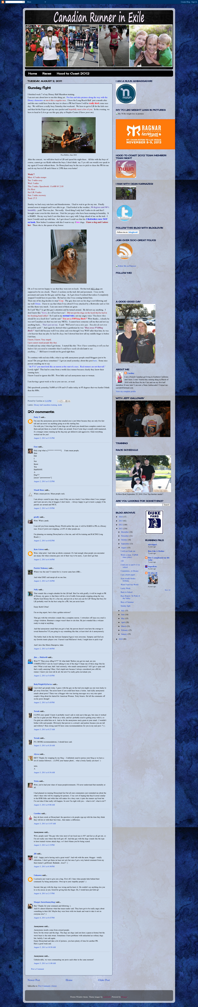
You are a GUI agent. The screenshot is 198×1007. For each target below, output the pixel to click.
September (125, 543)
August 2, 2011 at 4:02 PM (44, 540)
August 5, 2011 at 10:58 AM (45, 947)
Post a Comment (37, 969)
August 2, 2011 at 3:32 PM (44, 481)
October (124, 539)
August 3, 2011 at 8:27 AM (44, 729)
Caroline (37, 813)
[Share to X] (64, 401)
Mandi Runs (39, 490)
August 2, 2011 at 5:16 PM (44, 581)
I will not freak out (128, 551)
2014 (121, 516)
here (95, 360)
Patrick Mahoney (41, 568)
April (123, 622)
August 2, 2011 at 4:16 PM (44, 559)
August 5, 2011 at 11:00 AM (45, 963)
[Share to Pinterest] (69, 401)
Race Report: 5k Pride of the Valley (130, 597)
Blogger (124, 997)
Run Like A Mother (156, 551)
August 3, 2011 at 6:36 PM (44, 866)
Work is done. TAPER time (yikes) (129, 556)
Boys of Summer (127, 602)
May (123, 618)
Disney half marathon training (45, 405)
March (124, 626)
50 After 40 (152, 572)
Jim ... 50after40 (40, 657)
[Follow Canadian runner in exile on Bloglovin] (127, 233)
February (124, 630)
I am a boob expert (128, 574)
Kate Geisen (39, 549)
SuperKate (152, 566)
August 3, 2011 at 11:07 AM (45, 823)
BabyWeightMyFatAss (43, 684)
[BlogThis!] (61, 401)
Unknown (38, 875)
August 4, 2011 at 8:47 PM (44, 917)
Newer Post (34, 980)
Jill (35, 853)
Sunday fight (125, 606)
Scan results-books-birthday (128, 579)
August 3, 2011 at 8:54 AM (44, 772)
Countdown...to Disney (129, 571)
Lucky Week (125, 588)
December (125, 532)
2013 (121, 520)
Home (32, 73)
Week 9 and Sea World (129, 584)
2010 (121, 639)
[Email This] (59, 401)
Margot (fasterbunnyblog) (44, 902)
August (124, 547)
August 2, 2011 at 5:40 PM (44, 648)
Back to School (126, 592)
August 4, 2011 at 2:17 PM (44, 893)
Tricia (36, 781)
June (123, 614)
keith (60, 405)
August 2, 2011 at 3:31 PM (44, 438)
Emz (36, 446)
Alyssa (36, 754)
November (125, 536)
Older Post (104, 980)
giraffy (36, 517)
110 (122, 561)
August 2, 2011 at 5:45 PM (44, 702)
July (123, 610)
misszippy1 (152, 544)
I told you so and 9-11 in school (130, 565)
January (124, 634)
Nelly (36, 589)
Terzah (36, 711)
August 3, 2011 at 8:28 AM (44, 745)
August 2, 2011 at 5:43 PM (44, 675)
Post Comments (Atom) (47, 986)
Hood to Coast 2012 (73, 73)
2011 (121, 528)
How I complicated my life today (158, 558)
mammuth (107, 997)
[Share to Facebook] (66, 401)
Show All (167, 590)
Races (46, 73)
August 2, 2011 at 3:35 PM (44, 508)
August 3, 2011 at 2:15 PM (44, 845)
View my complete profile (126, 391)
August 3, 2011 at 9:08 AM (44, 804)
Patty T (37, 417)
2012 (121, 524)
